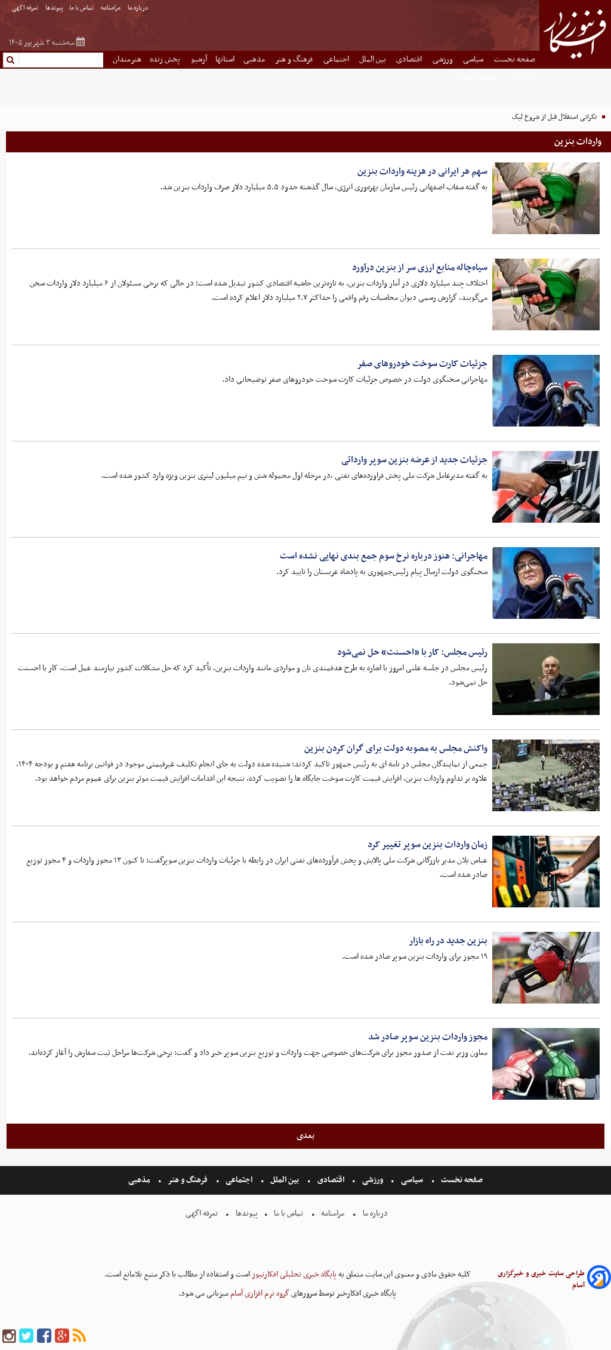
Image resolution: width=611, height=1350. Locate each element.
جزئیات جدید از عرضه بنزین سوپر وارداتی (414, 460)
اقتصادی (410, 59)
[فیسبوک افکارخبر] (44, 1336)
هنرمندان (127, 59)
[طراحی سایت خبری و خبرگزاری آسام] (599, 1279)
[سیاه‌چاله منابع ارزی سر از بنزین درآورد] (546, 294)
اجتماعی (337, 59)
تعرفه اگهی (25, 8)
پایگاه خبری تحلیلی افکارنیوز (293, 1274)
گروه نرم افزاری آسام (259, 1293)
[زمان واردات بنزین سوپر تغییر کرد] (546, 871)
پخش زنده (166, 59)
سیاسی (474, 59)
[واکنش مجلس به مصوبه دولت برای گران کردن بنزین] (546, 775)
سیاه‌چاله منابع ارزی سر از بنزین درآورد (419, 267)
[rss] (79, 1336)
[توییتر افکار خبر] (26, 1336)
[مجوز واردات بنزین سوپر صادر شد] (546, 1064)
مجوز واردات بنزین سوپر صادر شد (427, 1037)
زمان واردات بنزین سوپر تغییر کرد (427, 844)
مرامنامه (111, 8)
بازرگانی (522, 77)
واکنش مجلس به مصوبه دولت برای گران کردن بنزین (395, 748)
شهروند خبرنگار (477, 77)
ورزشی (444, 59)
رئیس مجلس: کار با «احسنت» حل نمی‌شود (412, 652)
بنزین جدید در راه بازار (448, 941)
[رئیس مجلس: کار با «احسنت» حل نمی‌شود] (546, 679)
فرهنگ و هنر (294, 59)
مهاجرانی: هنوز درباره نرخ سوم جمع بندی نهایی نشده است (383, 556)
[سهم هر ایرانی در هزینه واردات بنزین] (546, 198)
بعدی (305, 1135)
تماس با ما (82, 8)
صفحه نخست (514, 59)
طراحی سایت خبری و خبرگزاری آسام (541, 1279)
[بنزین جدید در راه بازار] (546, 968)
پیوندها (54, 8)
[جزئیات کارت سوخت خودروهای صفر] (546, 391)
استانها (224, 59)
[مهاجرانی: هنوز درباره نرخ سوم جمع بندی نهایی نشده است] (546, 583)
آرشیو (199, 59)
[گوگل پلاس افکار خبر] (62, 1336)
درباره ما (139, 8)
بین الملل (373, 59)
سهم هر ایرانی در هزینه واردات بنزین (422, 171)
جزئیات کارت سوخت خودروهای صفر (422, 364)
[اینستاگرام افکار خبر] (9, 1336)
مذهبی (255, 59)
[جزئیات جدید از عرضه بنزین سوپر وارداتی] (546, 487)
